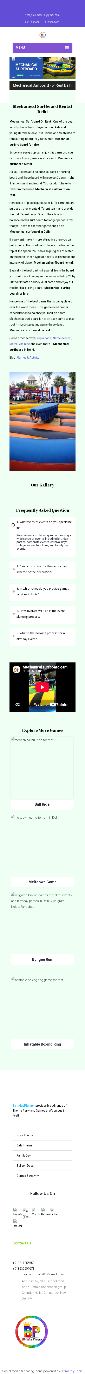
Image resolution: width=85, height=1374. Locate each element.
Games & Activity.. (28, 357)
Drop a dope (43, 338)
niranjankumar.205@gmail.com (42, 15)
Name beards (62, 338)
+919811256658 (23, 1263)
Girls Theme (24, 1145)
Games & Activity (28, 1175)
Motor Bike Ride (19, 344)
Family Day (24, 1155)
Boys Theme (25, 1135)
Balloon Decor (26, 1165)
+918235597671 (23, 1268)
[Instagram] (53, 6)
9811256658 (32, 22)
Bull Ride (42, 804)
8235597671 (52, 22)
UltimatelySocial (72, 1371)
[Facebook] (34, 6)
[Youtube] (44, 6)
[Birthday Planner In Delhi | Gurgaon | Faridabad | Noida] (42, 35)
